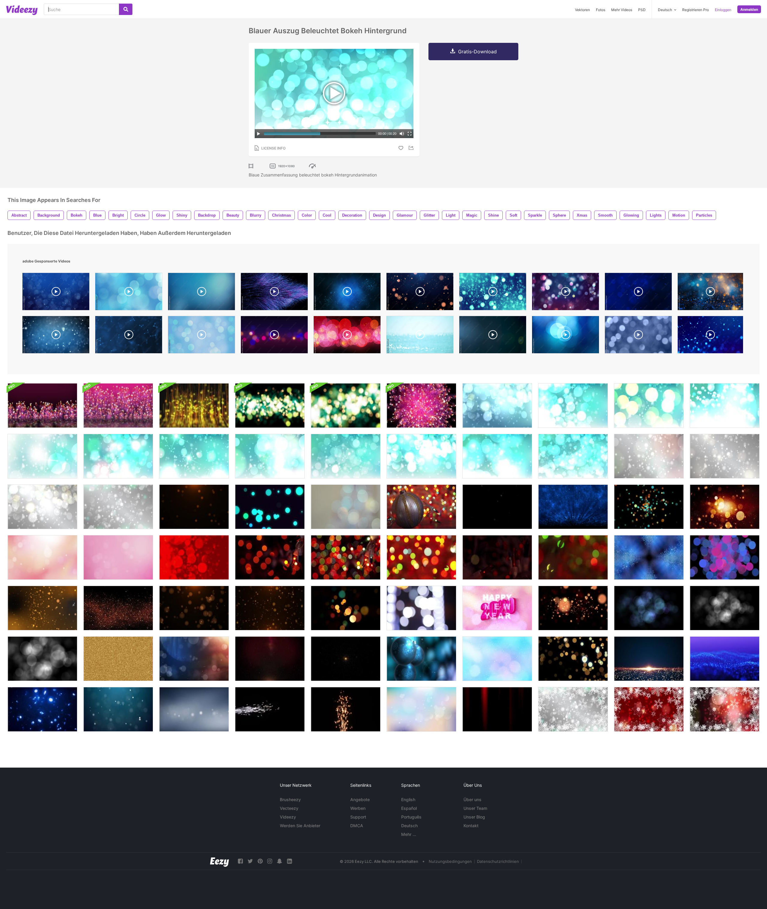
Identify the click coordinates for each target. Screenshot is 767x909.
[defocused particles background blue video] (128, 293)
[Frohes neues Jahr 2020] (497, 608)
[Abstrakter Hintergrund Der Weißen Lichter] (421, 608)
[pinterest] (260, 861)
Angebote (360, 799)
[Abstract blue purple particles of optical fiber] (274, 293)
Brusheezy (290, 799)
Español (409, 808)
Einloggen (723, 9)
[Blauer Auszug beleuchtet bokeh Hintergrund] (497, 405)
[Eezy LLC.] (219, 861)
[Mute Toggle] (401, 133)
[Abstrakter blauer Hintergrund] (497, 658)
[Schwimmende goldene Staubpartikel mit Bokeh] (194, 506)
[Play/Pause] (258, 133)
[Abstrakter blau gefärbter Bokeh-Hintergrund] (42, 709)
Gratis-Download (477, 52)
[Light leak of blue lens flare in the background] (492, 336)
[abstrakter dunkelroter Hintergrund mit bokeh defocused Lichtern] (194, 557)
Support (358, 816)
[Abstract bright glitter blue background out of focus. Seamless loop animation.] (347, 293)
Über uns (472, 799)
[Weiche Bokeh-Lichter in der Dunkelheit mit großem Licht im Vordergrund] (573, 557)
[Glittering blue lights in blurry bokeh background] (638, 336)
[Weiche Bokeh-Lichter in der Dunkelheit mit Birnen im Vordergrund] (270, 557)
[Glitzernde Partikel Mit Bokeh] (725, 658)
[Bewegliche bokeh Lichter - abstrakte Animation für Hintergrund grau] (649, 456)
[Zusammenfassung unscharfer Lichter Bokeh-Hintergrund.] (573, 608)
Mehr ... (408, 834)
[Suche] (125, 9)
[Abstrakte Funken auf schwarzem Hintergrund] (270, 709)
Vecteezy (289, 808)
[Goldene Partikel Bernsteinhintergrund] (118, 608)
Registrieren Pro (695, 9)
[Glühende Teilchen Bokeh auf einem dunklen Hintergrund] (270, 506)
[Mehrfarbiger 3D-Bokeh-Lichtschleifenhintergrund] (346, 608)
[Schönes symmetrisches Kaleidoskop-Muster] (649, 557)
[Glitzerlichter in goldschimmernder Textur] (118, 658)
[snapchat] (279, 861)
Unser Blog (474, 816)
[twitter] (250, 861)
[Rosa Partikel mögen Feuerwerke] (118, 405)
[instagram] (269, 861)
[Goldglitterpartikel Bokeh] (573, 658)
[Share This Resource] (412, 148)
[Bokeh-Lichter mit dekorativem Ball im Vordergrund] (421, 506)
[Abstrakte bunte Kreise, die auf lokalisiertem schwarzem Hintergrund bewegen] (649, 506)
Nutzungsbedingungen (450, 861)
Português (411, 816)
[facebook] (240, 861)
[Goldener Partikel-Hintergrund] (42, 608)
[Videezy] (22, 10)
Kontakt (470, 825)
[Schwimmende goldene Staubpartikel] (270, 658)
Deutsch (409, 825)
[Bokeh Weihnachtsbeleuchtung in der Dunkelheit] (497, 557)
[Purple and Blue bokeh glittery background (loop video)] (565, 293)
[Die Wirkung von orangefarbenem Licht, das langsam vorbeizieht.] (497, 709)
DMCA (356, 825)
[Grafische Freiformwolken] (42, 405)
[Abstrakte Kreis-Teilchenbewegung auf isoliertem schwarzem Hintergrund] (725, 557)
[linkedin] (289, 861)
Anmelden (749, 9)
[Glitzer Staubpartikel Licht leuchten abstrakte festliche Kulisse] (649, 658)
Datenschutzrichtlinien (498, 861)
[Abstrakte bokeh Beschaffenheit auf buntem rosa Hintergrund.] (118, 557)
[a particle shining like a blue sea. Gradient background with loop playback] (55, 293)
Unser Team (475, 808)
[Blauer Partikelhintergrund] (573, 506)
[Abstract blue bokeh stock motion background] (201, 336)
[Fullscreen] (409, 133)
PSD (642, 9)
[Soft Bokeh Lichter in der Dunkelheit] (421, 557)
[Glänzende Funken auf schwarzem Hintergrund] (346, 709)
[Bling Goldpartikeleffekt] (497, 506)
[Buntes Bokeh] (346, 506)
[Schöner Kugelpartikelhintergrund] (118, 709)
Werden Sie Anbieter (300, 825)
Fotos (600, 9)
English (408, 799)
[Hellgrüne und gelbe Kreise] (270, 405)
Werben (358, 808)
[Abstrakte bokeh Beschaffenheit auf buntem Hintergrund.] (421, 709)
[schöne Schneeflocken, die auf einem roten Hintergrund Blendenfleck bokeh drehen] (649, 709)
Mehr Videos (621, 9)
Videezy (288, 816)
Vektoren (582, 9)
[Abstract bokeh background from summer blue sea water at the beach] (419, 336)
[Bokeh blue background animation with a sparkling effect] (638, 293)
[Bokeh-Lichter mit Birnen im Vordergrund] (346, 557)
